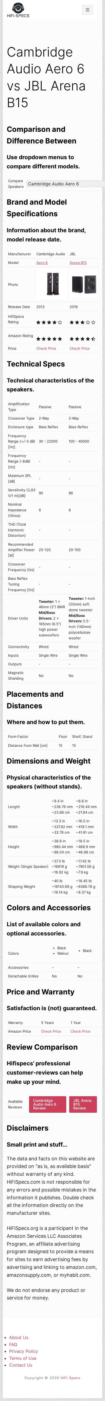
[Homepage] (18, 9)
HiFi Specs (70, 1378)
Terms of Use (22, 1358)
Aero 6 (42, 262)
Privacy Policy (23, 1351)
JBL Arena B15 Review (82, 1104)
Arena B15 (78, 262)
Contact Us (20, 1365)
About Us (18, 1337)
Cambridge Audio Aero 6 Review (44, 1104)
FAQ (13, 1344)
